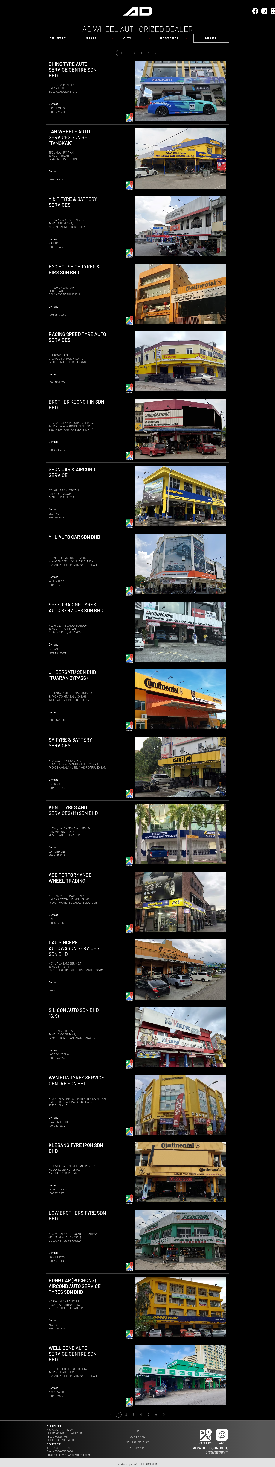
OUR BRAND (137, 1436)
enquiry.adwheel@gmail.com (72, 1454)
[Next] (164, 53)
